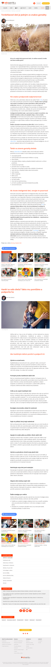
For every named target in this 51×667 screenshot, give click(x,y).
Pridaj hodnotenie (5, 646)
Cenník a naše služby (30, 644)
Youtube (26, 635)
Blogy (30, 8)
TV (17, 8)
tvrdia (41, 100)
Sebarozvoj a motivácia (8, 562)
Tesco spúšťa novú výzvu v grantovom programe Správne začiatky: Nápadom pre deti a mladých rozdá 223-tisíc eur (24, 594)
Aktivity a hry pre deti (7, 568)
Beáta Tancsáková (9, 297)
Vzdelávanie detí (6, 560)
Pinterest (28, 635)
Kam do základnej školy (8, 575)
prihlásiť (38, 3)
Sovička (36, 8)
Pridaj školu (4, 640)
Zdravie (4, 583)
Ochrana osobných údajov (19, 649)
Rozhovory (32, 620)
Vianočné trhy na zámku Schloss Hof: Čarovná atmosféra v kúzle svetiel (18, 601)
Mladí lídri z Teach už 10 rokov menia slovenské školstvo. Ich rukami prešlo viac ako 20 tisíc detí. (24, 604)
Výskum (3, 620)
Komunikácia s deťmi (11, 620)
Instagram (23, 635)
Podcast (24, 8)
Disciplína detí (20, 620)
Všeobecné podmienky (18, 640)
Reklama (27, 640)
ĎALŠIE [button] (42, 8)
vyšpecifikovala (18, 151)
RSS (27, 649)
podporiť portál (46, 3)
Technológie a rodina (7, 570)
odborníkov (13, 141)
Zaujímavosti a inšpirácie (8, 565)
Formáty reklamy (29, 647)
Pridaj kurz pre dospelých (6, 644)
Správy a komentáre (7, 580)
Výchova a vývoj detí (16, 11)
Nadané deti (18, 243)
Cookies (15, 651)
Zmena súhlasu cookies (18, 653)
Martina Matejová (9, 20)
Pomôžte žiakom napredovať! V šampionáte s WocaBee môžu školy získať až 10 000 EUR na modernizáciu (23, 598)
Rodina (26, 620)
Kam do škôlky (6, 573)
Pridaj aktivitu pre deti (6, 642)
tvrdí (42, 204)
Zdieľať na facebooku (9, 248)
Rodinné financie (6, 578)
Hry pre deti (38, 620)
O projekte (40, 640)
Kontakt (27, 646)
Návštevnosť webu (29, 642)
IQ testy (13, 243)
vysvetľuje (35, 230)
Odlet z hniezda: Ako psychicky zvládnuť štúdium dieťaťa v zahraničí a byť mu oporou (22, 591)
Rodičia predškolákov (6, 11)
